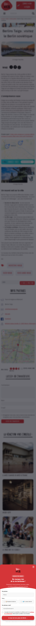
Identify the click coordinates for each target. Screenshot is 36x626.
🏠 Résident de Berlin (11, 601)
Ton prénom (4, 591)
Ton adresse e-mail (6, 605)
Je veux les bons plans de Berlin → (18, 618)
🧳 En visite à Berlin (27, 601)
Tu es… (3, 598)
